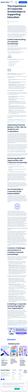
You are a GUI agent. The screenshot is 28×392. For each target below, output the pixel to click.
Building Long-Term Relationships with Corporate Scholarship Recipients (4, 363)
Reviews (16, 2)
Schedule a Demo (23, 2)
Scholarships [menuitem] (20, 376)
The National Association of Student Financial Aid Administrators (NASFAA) (16, 149)
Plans (16, 1)
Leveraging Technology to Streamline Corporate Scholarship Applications (23, 363)
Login (16, 3)
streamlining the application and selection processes (16, 291)
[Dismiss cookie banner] (25, 381)
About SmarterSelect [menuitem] (14, 373)
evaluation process (20, 294)
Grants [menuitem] (20, 378)
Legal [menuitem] (13, 376)
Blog (11, 2)
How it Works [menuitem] (20, 374)
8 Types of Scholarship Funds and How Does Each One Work (14, 361)
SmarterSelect (15, 321)
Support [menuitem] (13, 374)
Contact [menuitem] (13, 378)
